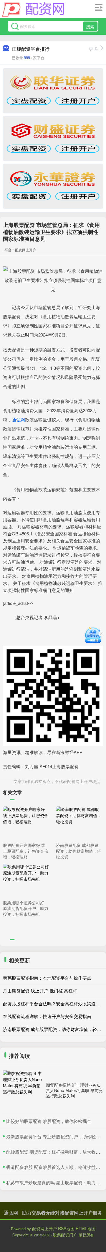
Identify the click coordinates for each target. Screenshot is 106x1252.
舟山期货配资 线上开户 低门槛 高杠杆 (40, 990)
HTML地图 (85, 1228)
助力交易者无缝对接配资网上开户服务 (62, 1212)
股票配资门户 (65, 1235)
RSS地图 (66, 1228)
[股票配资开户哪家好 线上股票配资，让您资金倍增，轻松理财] (26, 823)
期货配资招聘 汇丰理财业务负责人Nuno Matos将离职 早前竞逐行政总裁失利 (74, 1090)
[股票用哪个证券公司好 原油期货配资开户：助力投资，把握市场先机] (26, 881)
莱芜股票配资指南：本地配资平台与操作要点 (47, 978)
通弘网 (18, 419)
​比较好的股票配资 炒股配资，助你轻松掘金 (48, 1121)
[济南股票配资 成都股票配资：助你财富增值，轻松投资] (79, 823)
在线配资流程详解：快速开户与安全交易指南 (47, 1016)
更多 (93, 48)
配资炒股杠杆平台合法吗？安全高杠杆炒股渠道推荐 (54, 1003)
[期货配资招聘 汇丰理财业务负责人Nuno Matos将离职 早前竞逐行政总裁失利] (23, 1090)
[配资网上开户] (33, 9)
